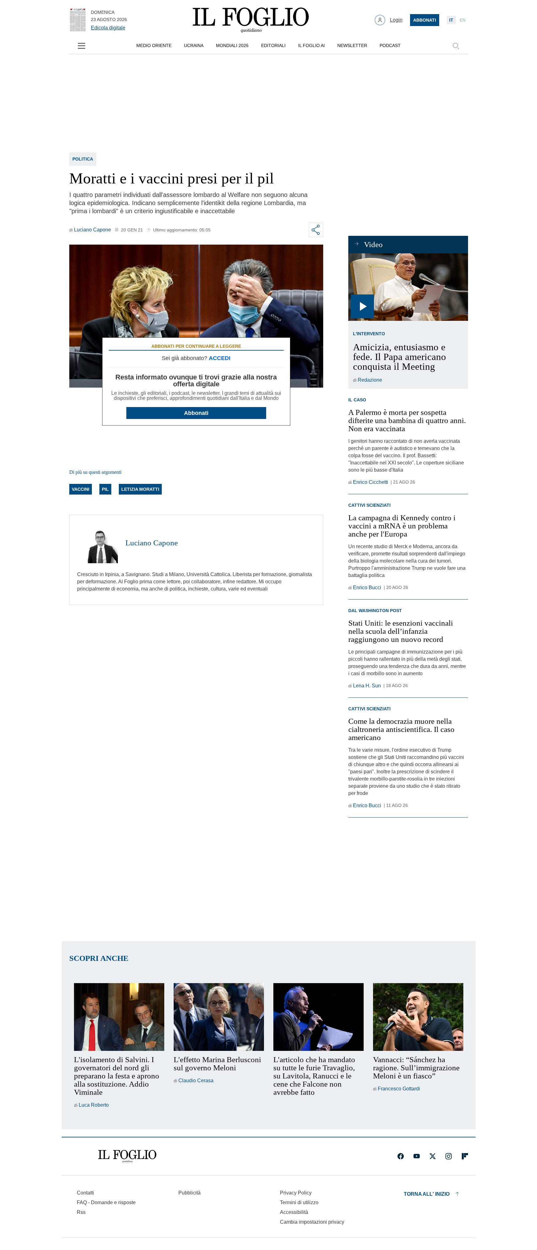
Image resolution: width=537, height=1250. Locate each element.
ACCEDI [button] (219, 358)
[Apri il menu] (81, 45)
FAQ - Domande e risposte (106, 1202)
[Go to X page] (432, 1156)
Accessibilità (294, 1212)
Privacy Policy (296, 1192)
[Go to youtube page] (416, 1156)
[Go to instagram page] (448, 1156)
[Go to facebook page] (400, 1156)
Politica (82, 159)
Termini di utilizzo (299, 1202)
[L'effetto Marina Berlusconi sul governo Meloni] (219, 1017)
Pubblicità (189, 1192)
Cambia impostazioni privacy (312, 1222)
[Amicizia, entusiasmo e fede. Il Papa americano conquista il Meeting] (408, 287)
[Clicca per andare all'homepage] (127, 1156)
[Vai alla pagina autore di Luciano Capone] (97, 542)
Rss (81, 1212)
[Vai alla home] (251, 20)
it (451, 20)
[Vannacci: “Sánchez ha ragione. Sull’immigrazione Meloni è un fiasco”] (418, 1017)
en (463, 20)
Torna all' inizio (427, 1194)
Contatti (85, 1192)
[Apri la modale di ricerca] (456, 45)
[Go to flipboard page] (465, 1156)
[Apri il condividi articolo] (316, 230)
